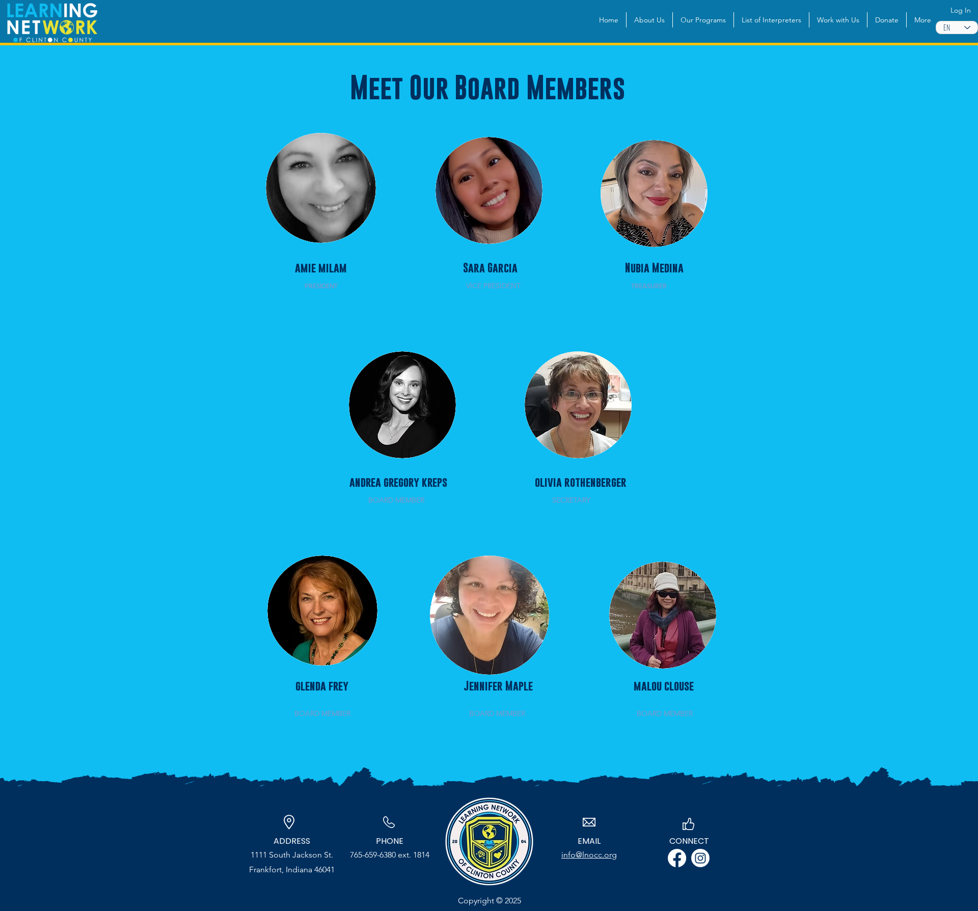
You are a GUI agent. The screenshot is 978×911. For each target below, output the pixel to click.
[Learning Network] (700, 858)
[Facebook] (677, 858)
